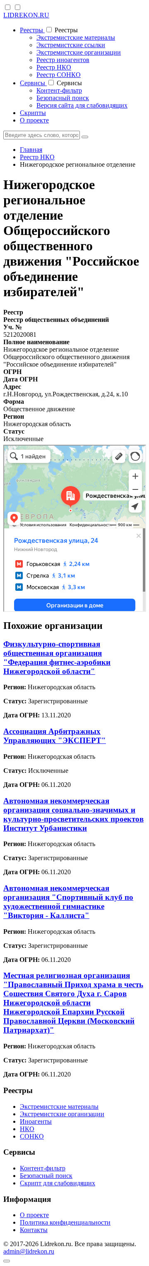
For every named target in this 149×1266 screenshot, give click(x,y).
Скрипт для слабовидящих (57, 1183)
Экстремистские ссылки (70, 44)
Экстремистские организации (78, 52)
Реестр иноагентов (62, 59)
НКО (27, 1128)
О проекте (34, 120)
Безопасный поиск (62, 97)
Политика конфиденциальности (65, 1222)
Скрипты (33, 112)
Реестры (32, 30)
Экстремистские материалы (75, 37)
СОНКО (32, 1136)
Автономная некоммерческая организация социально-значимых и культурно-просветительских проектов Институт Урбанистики (73, 814)
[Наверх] (6, 1261)
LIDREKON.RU (26, 15)
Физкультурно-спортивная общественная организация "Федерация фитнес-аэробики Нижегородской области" (57, 658)
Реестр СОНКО (58, 74)
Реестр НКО (53, 67)
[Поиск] (85, 137)
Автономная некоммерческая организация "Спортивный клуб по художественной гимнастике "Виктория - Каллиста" (68, 902)
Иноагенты (36, 1121)
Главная (31, 149)
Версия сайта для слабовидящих (81, 105)
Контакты (34, 1229)
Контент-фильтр (59, 90)
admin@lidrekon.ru (28, 1251)
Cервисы (33, 82)
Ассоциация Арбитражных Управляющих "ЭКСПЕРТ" (54, 736)
